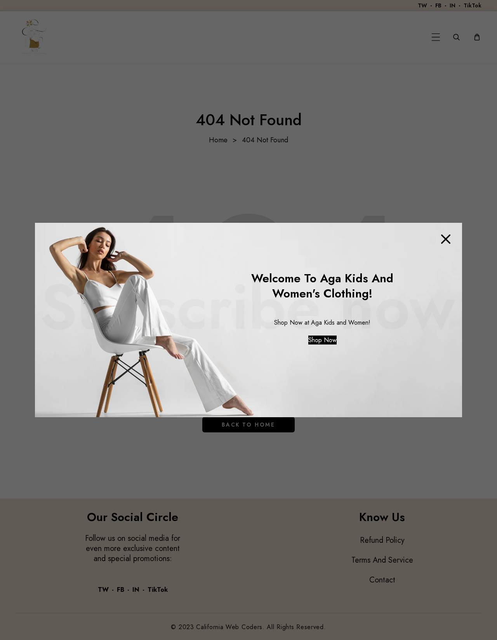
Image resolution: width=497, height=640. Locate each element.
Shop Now (322, 340)
